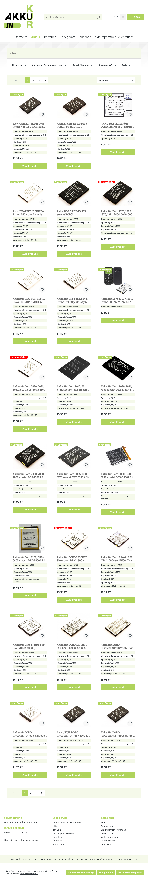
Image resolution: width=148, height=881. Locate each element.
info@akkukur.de (14, 827)
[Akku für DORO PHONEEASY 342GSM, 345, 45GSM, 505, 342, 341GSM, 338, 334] (118, 626)
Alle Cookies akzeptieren (130, 872)
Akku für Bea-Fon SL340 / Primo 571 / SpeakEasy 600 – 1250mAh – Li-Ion (73, 300)
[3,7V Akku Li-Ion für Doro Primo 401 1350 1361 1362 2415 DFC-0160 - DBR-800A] (30, 105)
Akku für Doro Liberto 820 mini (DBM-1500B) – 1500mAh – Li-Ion (29, 646)
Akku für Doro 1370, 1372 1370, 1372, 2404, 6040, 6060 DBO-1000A (117, 213)
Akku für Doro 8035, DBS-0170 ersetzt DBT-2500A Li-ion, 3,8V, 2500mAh (73, 475)
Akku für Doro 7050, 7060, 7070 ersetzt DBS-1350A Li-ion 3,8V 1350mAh (29, 475)
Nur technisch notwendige (81, 872)
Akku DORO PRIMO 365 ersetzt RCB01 (71, 213)
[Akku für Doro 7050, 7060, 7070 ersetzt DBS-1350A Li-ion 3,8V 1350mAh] (30, 455)
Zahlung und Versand (63, 833)
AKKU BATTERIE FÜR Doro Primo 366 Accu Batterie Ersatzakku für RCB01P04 (29, 213)
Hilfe (55, 826)
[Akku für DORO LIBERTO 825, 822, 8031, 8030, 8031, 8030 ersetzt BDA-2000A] (74, 626)
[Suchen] (98, 17)
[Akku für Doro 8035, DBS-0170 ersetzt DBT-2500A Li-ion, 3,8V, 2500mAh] (74, 455)
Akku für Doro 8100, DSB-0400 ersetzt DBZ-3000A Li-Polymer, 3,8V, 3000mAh (29, 559)
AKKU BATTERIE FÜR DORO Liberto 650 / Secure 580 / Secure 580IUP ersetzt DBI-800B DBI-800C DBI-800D (117, 125)
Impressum (58, 844)
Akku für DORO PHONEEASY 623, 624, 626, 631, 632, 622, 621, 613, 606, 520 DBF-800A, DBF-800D (29, 734)
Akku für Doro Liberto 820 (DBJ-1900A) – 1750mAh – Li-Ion (116, 559)
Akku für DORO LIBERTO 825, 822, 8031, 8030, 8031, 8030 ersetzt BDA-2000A (72, 646)
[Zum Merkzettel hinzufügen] (42, 114)
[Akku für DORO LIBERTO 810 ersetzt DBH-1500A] (74, 538)
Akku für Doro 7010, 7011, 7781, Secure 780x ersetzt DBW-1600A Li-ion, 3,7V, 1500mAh (72, 388)
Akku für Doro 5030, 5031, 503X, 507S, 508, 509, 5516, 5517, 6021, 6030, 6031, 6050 (29, 388)
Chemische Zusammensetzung (47, 65)
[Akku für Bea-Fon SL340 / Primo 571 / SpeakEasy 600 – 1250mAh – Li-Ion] (74, 280)
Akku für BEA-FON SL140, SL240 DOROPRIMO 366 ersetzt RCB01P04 (29, 300)
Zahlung (57, 829)
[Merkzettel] (116, 17)
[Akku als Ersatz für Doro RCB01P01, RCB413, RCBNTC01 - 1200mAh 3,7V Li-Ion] (74, 105)
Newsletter (58, 837)
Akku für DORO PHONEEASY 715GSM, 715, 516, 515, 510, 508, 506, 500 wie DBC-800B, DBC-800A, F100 (117, 734)
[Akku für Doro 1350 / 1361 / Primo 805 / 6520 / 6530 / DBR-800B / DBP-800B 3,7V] (118, 280)
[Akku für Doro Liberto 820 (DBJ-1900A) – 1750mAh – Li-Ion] (118, 538)
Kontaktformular (29, 840)
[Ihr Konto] (123, 17)
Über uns (57, 840)
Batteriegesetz (108, 840)
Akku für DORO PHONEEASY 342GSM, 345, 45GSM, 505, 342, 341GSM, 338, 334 (117, 646)
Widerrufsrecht (108, 833)
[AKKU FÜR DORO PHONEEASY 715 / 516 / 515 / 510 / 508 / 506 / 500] (74, 714)
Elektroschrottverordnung (113, 829)
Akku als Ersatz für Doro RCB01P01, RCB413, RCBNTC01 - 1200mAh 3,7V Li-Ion (73, 125)
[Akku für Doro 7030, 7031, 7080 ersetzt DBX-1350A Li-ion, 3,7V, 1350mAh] (118, 368)
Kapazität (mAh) (80, 65)
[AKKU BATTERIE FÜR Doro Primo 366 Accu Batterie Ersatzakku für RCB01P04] (30, 192)
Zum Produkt (30, 166)
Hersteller (17, 65)
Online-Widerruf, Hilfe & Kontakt (68, 822)
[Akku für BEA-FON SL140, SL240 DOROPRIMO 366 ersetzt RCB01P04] (30, 280)
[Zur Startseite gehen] (18, 16)
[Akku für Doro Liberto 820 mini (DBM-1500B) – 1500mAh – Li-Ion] (30, 626)
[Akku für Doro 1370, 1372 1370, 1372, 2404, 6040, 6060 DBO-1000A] (118, 192)
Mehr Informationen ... (29, 873)
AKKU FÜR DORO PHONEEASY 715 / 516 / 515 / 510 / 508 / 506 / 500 (73, 734)
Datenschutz (107, 826)
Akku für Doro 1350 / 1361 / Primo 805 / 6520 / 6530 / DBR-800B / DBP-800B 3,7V (117, 300)
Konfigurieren (106, 872)
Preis (124, 65)
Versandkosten (69, 859)
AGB (103, 822)
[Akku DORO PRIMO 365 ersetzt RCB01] (74, 192)
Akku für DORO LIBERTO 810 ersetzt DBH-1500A (72, 559)
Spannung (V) (106, 65)
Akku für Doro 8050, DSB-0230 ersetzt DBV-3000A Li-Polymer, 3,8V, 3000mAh (117, 475)
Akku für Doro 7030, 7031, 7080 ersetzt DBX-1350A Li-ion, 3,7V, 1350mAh (117, 388)
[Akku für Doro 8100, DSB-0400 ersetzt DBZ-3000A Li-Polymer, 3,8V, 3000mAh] (30, 538)
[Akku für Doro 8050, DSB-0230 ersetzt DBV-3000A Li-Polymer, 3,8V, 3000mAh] (118, 455)
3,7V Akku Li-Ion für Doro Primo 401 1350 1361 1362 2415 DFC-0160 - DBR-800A (29, 125)
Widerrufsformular (110, 837)
